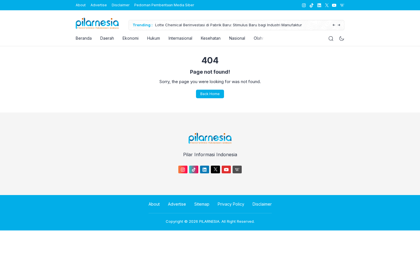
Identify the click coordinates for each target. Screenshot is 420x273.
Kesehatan (211, 38)
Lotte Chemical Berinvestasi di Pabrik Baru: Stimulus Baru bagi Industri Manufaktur (228, 25)
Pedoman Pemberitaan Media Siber (164, 5)
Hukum (153, 38)
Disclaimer (120, 5)
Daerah (107, 38)
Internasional (180, 38)
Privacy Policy (231, 204)
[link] (303, 5)
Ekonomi (131, 38)
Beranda (84, 38)
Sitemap (201, 204)
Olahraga (262, 38)
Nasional (237, 38)
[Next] (339, 25)
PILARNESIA (209, 221)
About (81, 5)
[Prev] (334, 25)
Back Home (210, 94)
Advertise (99, 5)
